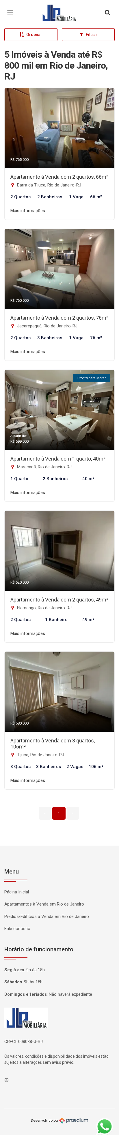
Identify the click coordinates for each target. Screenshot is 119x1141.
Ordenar (34, 34)
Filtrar (91, 34)
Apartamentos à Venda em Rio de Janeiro (44, 904)
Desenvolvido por (45, 1121)
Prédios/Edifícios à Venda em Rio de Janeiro (46, 916)
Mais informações (27, 210)
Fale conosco (17, 928)
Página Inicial (16, 892)
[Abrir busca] (107, 13)
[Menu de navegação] (11, 13)
